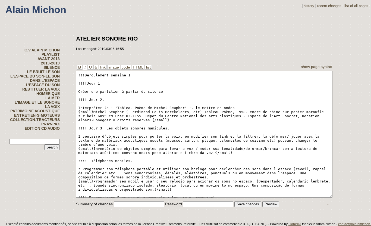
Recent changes (329, 6)
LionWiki (294, 224)
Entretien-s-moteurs (37, 115)
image (113, 67)
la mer (52, 98)
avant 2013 (48, 59)
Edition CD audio (42, 128)
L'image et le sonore (37, 102)
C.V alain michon (42, 50)
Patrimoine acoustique (35, 111)
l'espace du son (43, 85)
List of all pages (356, 6)
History (309, 6)
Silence (51, 67)
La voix (52, 106)
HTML (138, 67)
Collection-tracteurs (35, 119)
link (103, 67)
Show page (310, 66)
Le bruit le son (43, 72)
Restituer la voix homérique (41, 91)
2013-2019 (50, 63)
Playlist (51, 54)
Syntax (326, 66)
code (126, 67)
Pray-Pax (50, 124)
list (148, 67)
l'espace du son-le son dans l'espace (35, 78)
